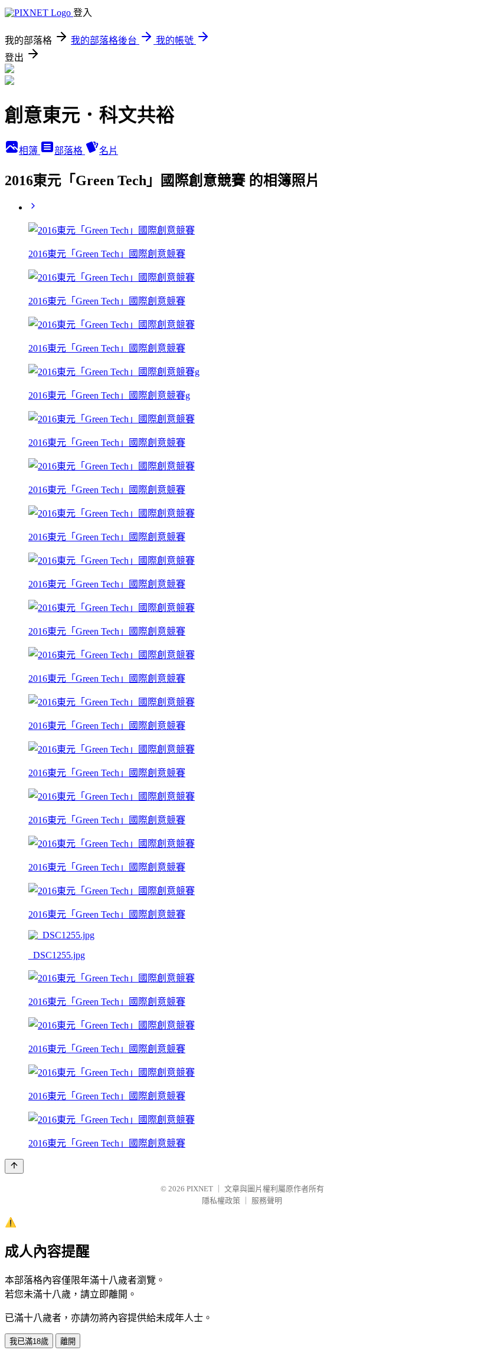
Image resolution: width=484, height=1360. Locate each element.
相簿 (29, 151)
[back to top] (14, 1166)
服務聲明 (266, 1200)
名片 (108, 151)
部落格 (69, 151)
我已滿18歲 (28, 1341)
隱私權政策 (221, 1200)
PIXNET (200, 1188)
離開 (68, 1341)
